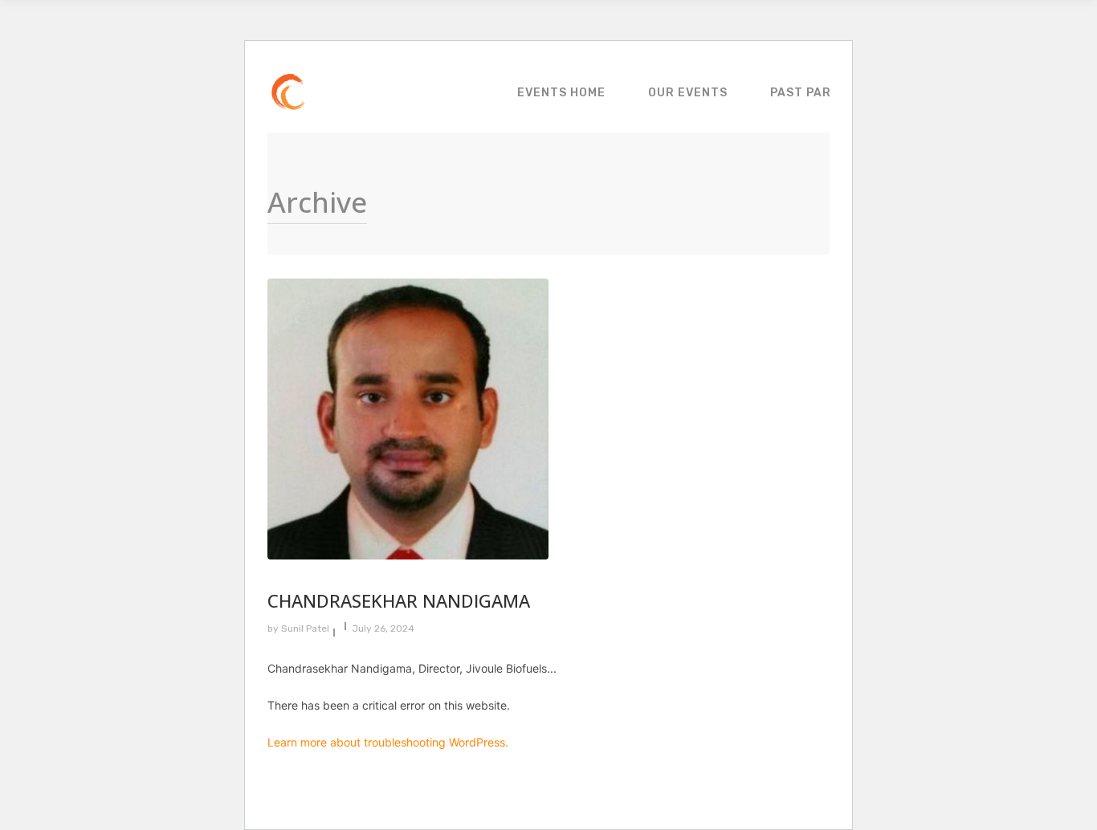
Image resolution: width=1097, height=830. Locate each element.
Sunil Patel (305, 628)
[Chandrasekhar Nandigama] (644, 419)
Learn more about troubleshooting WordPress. (387, 742)
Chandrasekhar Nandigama (398, 600)
